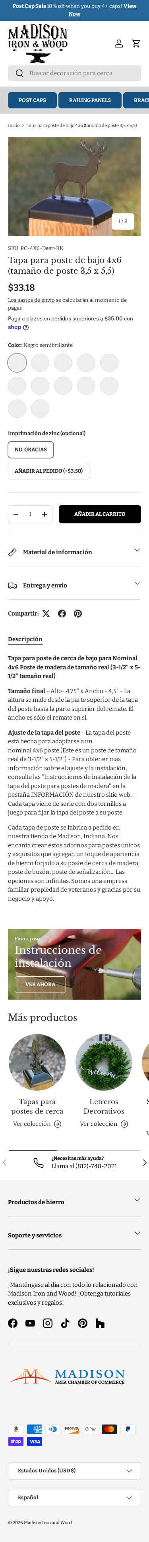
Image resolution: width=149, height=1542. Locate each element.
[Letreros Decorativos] (103, 1062)
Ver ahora (40, 984)
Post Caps (32, 100)
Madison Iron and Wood (48, 1522)
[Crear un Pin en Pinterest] (78, 613)
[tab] (25, 639)
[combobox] (74, 73)
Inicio (13, 125)
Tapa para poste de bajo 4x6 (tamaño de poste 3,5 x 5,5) (82, 125)
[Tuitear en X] (46, 613)
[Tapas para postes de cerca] (37, 1062)
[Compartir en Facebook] (62, 613)
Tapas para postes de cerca (37, 1107)
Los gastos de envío (31, 300)
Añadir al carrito (100, 514)
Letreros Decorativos (103, 1107)
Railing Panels (90, 100)
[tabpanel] (74, 778)
